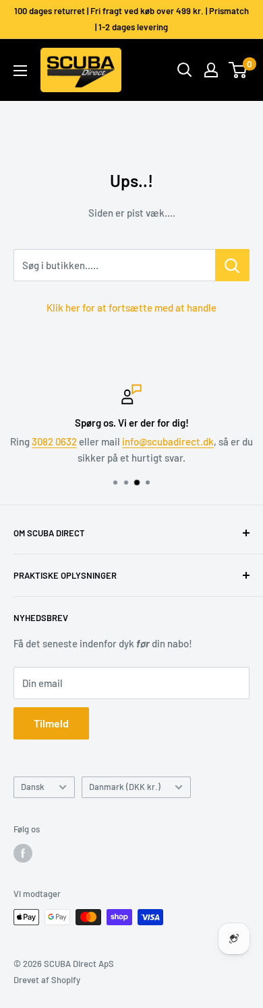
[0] (238, 70)
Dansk (33, 786)
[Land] (211, 70)
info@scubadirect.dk (168, 441)
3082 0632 (54, 441)
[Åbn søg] (184, 70)
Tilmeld (51, 723)
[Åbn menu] (20, 70)
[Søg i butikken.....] (232, 265)
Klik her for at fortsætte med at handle (131, 307)
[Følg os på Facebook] (22, 853)
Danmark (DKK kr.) (124, 786)
